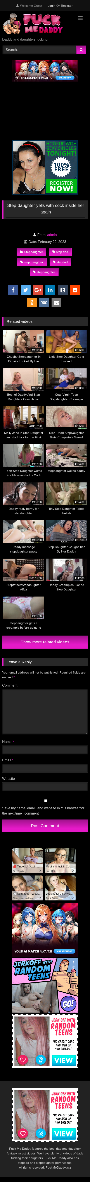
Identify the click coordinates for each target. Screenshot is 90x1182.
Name (8, 742)
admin (52, 235)
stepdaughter (46, 272)
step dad (62, 252)
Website (8, 778)
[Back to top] (76, 1169)
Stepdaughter (33, 252)
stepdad (62, 262)
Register (67, 5)
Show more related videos (45, 642)
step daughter (33, 262)
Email (7, 760)
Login (51, 5)
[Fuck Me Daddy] (37, 24)
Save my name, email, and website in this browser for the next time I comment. (43, 810)
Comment (9, 685)
